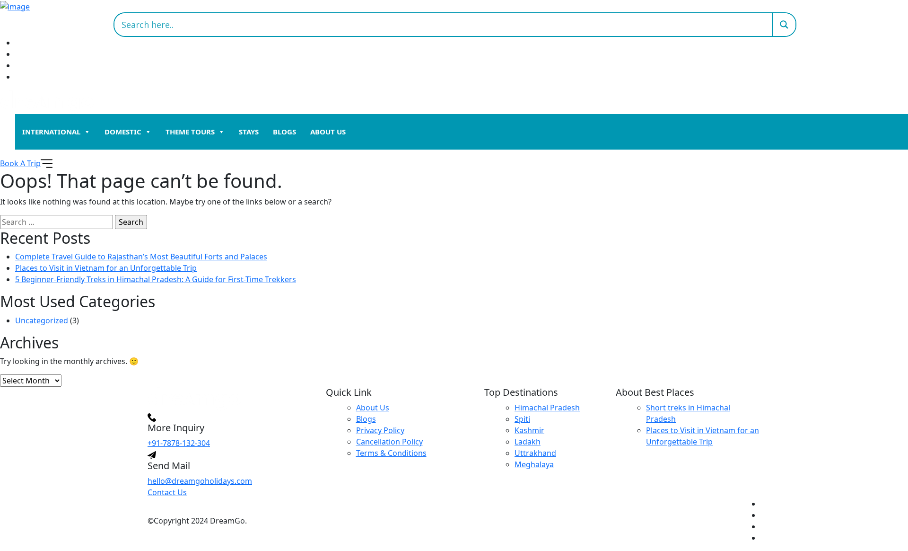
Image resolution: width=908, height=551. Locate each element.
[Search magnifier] (783, 24)
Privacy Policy (380, 430)
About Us (328, 131)
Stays (249, 131)
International (51, 131)
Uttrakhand (535, 453)
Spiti (522, 419)
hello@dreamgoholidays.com (200, 481)
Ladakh (528, 441)
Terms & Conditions (391, 453)
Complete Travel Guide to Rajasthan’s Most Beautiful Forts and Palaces (141, 256)
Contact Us (167, 492)
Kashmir (529, 430)
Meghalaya (534, 464)
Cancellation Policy (389, 441)
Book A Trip (20, 163)
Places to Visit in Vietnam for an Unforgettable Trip (106, 268)
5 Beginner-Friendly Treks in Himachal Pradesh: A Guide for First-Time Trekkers (155, 279)
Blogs (284, 131)
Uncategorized (41, 320)
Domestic (123, 131)
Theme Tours (190, 131)
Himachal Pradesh (547, 407)
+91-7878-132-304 (179, 443)
